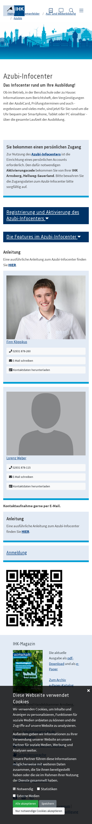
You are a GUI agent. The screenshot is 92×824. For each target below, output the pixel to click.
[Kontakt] (62, 11)
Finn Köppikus (16, 342)
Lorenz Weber (16, 458)
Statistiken (49, 788)
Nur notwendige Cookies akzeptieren (38, 811)
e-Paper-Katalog (61, 685)
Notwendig (25, 788)
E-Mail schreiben (22, 361)
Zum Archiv (57, 679)
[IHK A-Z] (51, 11)
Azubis (18, 18)
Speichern (48, 803)
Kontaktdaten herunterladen (31, 370)
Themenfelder (30, 14)
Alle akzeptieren (25, 803)
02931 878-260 (21, 351)
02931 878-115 (21, 467)
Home (11, 14)
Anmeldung (16, 553)
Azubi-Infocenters (46, 154)
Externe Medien (28, 795)
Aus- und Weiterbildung (61, 14)
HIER (12, 265)
